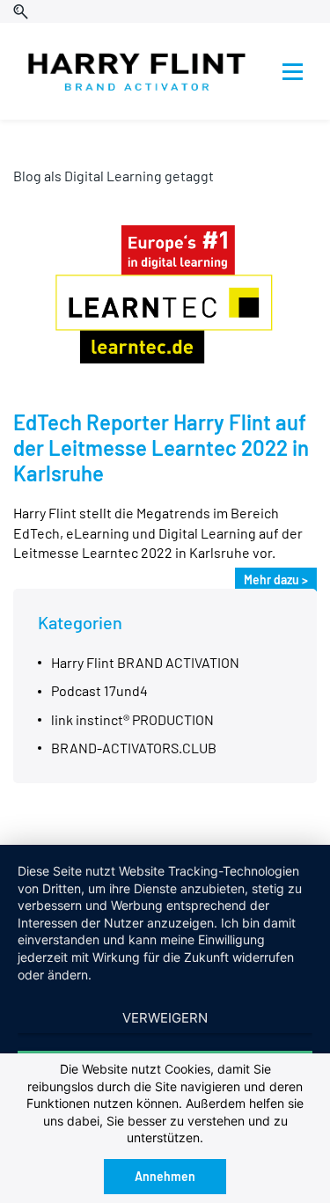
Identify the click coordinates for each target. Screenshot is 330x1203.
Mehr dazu (271, 579)
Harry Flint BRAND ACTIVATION (145, 662)
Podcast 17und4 (99, 690)
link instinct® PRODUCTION (132, 719)
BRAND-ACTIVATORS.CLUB (133, 747)
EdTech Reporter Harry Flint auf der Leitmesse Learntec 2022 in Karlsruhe (161, 447)
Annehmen (165, 1176)
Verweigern (165, 1017)
